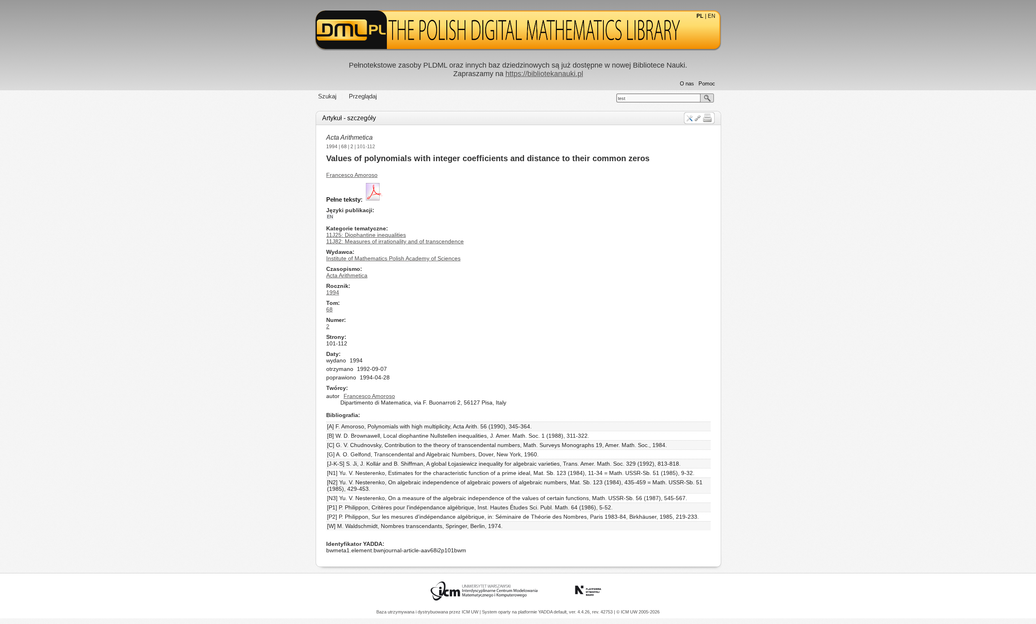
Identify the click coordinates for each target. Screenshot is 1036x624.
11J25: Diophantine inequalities (366, 235)
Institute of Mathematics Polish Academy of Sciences (393, 258)
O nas (687, 84)
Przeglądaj (363, 96)
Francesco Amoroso (352, 175)
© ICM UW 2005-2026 (638, 611)
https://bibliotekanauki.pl (544, 74)
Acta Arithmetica (349, 137)
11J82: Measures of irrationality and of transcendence (395, 241)
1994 (332, 146)
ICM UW (471, 611)
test (621, 98)
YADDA (546, 611)
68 (344, 146)
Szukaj (327, 96)
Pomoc (706, 84)
